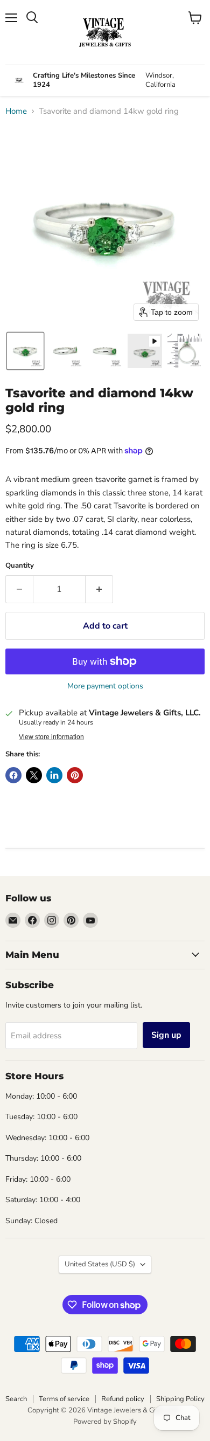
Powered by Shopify (105, 1421)
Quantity (19, 566)
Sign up (166, 1035)
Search (16, 1399)
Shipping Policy (180, 1399)
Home (16, 111)
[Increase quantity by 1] (99, 589)
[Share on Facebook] (13, 775)
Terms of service (64, 1399)
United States (100, 1264)
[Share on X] (34, 775)
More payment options (105, 686)
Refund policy (122, 1399)
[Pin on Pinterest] (75, 775)
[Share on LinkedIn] (54, 775)
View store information (51, 737)
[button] (25, 351)
